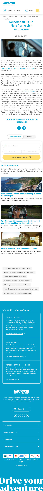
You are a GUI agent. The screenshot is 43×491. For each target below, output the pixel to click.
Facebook (19, 128)
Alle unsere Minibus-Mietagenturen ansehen (17, 293)
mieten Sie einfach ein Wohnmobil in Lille (18, 68)
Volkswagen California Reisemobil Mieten (17, 285)
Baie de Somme (30, 91)
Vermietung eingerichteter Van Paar (15, 276)
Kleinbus (29, 136)
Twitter (24, 128)
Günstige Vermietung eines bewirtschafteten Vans (19, 272)
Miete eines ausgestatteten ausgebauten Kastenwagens (21, 289)
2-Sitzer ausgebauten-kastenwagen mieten (17, 268)
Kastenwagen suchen (20, 157)
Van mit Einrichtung (15, 136)
